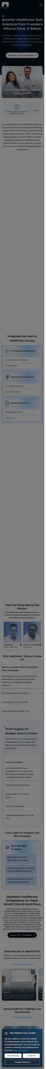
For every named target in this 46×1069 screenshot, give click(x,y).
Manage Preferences (22, 1062)
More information (20, 1050)
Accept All (31, 1056)
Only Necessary (13, 1056)
